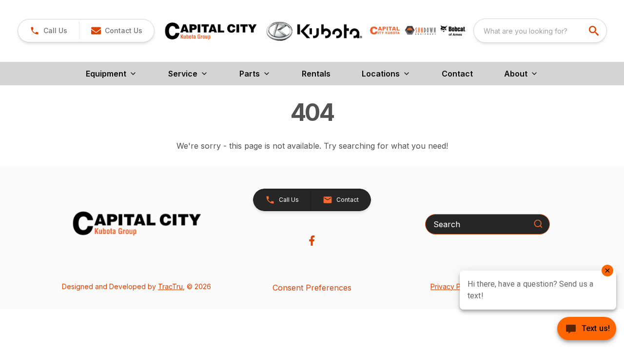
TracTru (170, 286)
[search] (594, 31)
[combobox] (540, 30)
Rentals (316, 73)
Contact (457, 73)
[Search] (538, 224)
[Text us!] (586, 329)
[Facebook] (312, 240)
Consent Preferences (312, 287)
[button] (48, 30)
